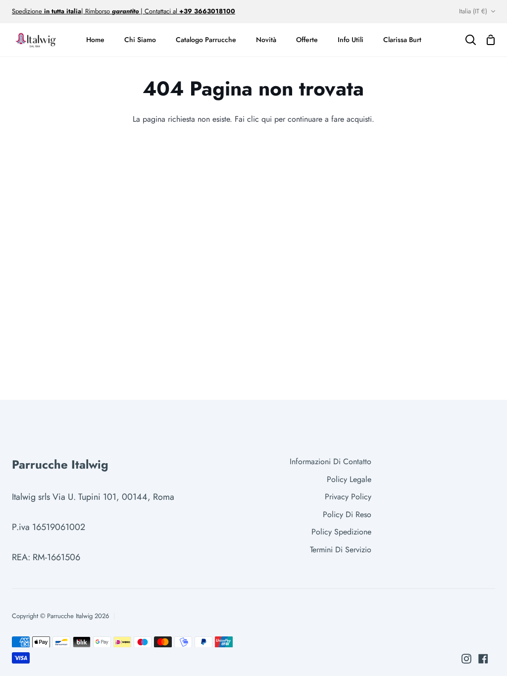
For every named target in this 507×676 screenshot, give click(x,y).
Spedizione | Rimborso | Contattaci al (95, 11)
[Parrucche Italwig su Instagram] (466, 659)
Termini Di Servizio (340, 549)
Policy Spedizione (341, 531)
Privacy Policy (348, 496)
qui (266, 119)
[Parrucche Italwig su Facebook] (483, 659)
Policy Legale (349, 479)
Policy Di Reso (347, 514)
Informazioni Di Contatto (330, 461)
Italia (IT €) (473, 11)
